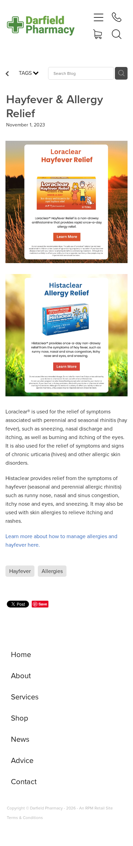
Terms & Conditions (25, 817)
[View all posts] (7, 74)
